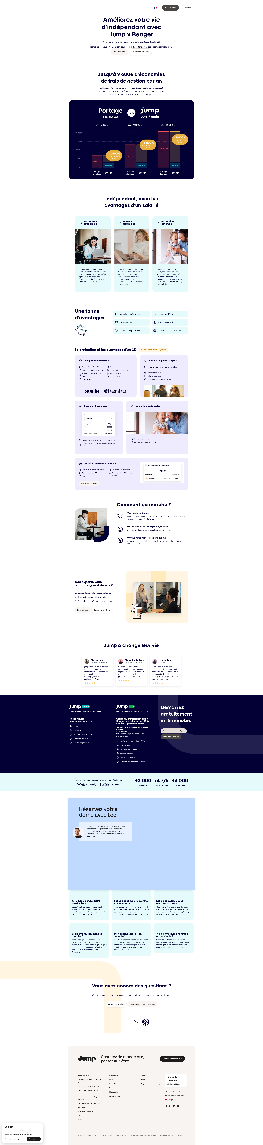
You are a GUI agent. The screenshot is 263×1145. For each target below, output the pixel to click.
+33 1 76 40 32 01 (174, 1091)
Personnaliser (28, 1134)
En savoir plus (18, 1134)
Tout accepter (33, 1139)
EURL (80, 1120)
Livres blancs (114, 1084)
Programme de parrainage (151, 1084)
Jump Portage (114, 1096)
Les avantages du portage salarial (88, 1098)
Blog (111, 1080)
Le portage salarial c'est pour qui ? (89, 1091)
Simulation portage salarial (88, 1086)
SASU (80, 1116)
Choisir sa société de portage (89, 1103)
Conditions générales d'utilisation (143, 1135)
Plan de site (113, 1092)
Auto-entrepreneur (85, 1112)
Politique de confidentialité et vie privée (110, 1135)
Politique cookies (166, 1135)
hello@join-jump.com (176, 1095)
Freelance (82, 1107)
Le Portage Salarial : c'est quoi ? (89, 1081)
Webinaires (113, 1088)
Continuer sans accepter (13, 1139)
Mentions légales (84, 1135)
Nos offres (88, 8)
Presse (143, 1080)
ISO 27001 (180, 1135)
